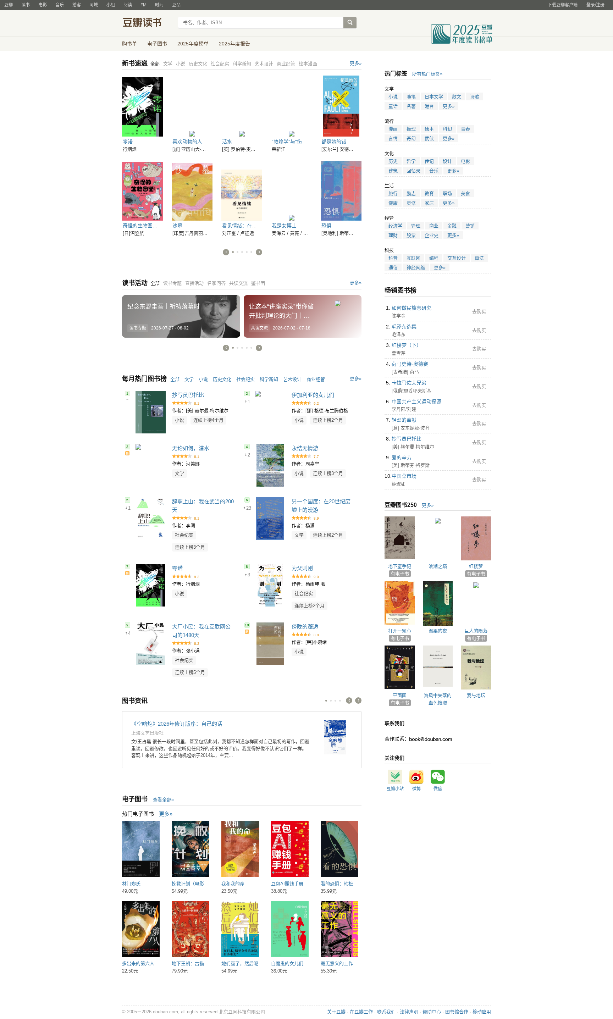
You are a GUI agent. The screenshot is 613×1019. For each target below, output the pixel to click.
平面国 (400, 695)
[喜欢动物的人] (192, 106)
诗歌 (474, 96)
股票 (411, 235)
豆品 (176, 4)
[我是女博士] (291, 190)
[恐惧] (341, 190)
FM (143, 4)
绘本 (429, 129)
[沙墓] (192, 190)
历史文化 (222, 379)
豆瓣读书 (147, 23)
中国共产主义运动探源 (416, 401)
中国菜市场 (404, 476)
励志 (411, 193)
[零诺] (142, 106)
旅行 (393, 193)
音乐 (59, 4)
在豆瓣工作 (361, 1011)
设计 (447, 161)
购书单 (129, 43)
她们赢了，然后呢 (239, 963)
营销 (470, 225)
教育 (429, 193)
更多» (355, 63)
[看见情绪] (241, 190)
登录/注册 (595, 4)
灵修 (411, 203)
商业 (433, 225)
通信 (393, 267)
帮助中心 (432, 1011)
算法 (479, 258)
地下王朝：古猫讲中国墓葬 (199, 963)
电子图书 (157, 43)
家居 (429, 203)
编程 (433, 258)
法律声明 (409, 1011)
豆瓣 (8, 4)
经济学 (395, 225)
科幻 (447, 129)
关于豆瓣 (336, 1011)
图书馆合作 (456, 1011)
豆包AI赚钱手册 (287, 883)
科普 (393, 258)
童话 (393, 106)
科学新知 (269, 379)
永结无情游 (305, 448)
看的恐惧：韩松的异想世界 (348, 883)
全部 (175, 379)
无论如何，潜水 (190, 448)
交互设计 (456, 258)
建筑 (393, 170)
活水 (227, 141)
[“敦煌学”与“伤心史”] (291, 106)
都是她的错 (333, 141)
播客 (76, 4)
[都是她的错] (341, 106)
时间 (159, 4)
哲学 (411, 161)
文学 (189, 379)
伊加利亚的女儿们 (313, 395)
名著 (411, 106)
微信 (437, 788)
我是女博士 (284, 225)
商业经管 (315, 379)
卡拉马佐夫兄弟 (409, 383)
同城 (93, 4)
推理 (411, 129)
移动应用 (482, 1011)
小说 (203, 379)
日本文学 (434, 96)
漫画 (393, 129)
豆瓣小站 (395, 788)
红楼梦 (476, 566)
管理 (415, 225)
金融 (452, 225)
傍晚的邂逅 (305, 627)
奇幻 (411, 138)
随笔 (411, 96)
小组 (110, 4)
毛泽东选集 (404, 326)
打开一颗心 (399, 630)
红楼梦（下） (406, 345)
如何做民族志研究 (411, 308)
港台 (429, 106)
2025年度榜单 (193, 43)
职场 (447, 193)
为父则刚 (302, 568)
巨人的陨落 (475, 630)
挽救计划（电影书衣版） (197, 883)
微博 (416, 788)
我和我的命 (232, 883)
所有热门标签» (427, 74)
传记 (429, 161)
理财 (393, 235)
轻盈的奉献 (404, 420)
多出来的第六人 (138, 963)
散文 (456, 96)
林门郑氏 (131, 883)
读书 (25, 4)
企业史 (431, 235)
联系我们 (386, 1011)
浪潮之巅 (438, 566)
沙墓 (177, 225)
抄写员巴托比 (188, 395)
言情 (393, 138)
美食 (465, 193)
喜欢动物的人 (187, 141)
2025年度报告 (234, 43)
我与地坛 (476, 695)
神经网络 (416, 267)
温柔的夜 (438, 630)
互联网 (413, 258)
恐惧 (326, 225)
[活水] (241, 106)
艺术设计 (292, 379)
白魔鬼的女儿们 (287, 963)
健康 (393, 203)
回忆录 (413, 170)
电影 (42, 4)
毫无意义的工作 (337, 963)
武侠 (429, 138)
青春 (465, 129)
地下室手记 (399, 566)
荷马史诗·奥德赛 (410, 364)
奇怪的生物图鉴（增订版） (152, 225)
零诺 (128, 141)
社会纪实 (245, 379)
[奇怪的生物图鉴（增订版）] (142, 190)
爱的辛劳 (402, 457)
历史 (393, 161)
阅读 (127, 4)
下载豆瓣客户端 (563, 4)
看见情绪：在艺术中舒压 (249, 225)
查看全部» (163, 799)
